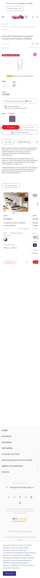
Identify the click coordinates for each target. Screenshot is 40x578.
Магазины (6, 442)
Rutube (20, 497)
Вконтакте (8, 497)
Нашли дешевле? (13, 106)
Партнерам (7, 448)
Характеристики (24, 142)
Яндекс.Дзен (20, 502)
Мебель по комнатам (12, 466)
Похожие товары (11, 185)
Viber (25, 497)
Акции (5, 430)
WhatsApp (31, 497)
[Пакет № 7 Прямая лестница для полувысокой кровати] (20, 65)
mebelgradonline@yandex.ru (22, 487)
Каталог (6, 472)
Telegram (14, 497)
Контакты (6, 436)
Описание (8, 142)
